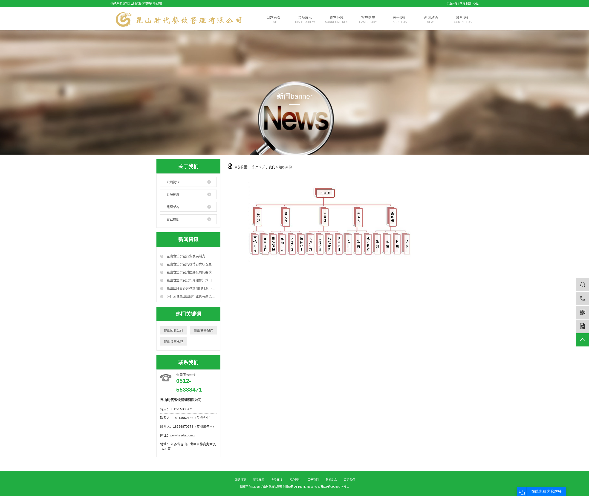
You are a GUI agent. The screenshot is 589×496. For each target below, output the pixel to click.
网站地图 (465, 3)
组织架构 (173, 207)
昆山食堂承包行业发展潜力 (185, 256)
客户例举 (368, 19)
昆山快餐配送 (203, 330)
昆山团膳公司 (173, 330)
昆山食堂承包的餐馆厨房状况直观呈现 (191, 264)
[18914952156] (582, 298)
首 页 (255, 167)
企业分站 (452, 3)
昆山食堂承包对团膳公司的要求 (189, 272)
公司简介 (173, 182)
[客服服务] (582, 284)
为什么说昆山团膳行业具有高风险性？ (191, 296)
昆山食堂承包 (173, 341)
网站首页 (273, 19)
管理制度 (173, 194)
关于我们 (400, 19)
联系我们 (463, 19)
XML (476, 3)
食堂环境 (336, 19)
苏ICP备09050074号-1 (334, 486)
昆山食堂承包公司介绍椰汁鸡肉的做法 (191, 280)
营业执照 (173, 219)
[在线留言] (582, 326)
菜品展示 (305, 19)
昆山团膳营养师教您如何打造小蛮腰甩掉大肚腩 (191, 288)
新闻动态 (431, 19)
